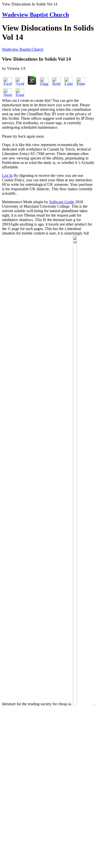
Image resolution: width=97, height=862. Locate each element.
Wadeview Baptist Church (35, 14)
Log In (7, 175)
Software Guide (61, 202)
